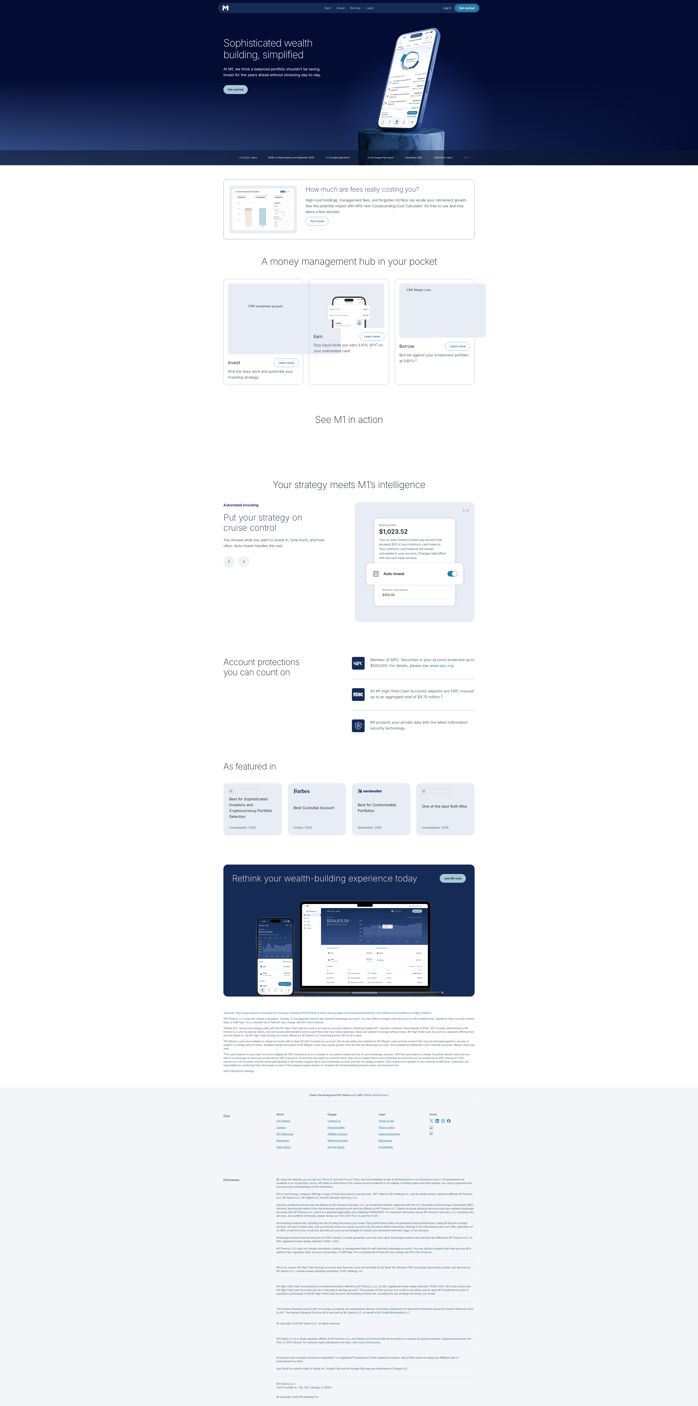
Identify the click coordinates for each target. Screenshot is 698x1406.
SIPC (336, 1241)
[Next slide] (244, 561)
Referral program (338, 1140)
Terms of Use (329, 1179)
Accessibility (385, 1147)
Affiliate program (337, 1133)
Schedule (426, 1252)
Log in (447, 8)
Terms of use (386, 1120)
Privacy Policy (351, 1179)
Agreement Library (306, 1183)
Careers (281, 1127)
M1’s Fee (415, 1252)
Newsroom (282, 1140)
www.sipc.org (441, 665)
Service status (336, 1147)
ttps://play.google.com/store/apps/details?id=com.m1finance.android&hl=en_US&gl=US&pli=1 (376, 1012)
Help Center (283, 1147)
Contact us (334, 1120)
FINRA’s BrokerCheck (375, 1095)
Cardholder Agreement (389, 1308)
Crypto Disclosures (369, 1342)
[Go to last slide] (229, 561)
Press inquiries (336, 1127)
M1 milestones (284, 1133)
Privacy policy (386, 1127)
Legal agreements (389, 1133)
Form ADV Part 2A (350, 1215)
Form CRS (372, 1215)
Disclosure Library (430, 1179)
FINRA (327, 1241)
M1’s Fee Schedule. (312, 1022)
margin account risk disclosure (365, 1226)
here (396, 1065)
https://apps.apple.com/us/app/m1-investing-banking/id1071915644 (276, 1012)
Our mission (283, 1120)
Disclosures (385, 1140)
